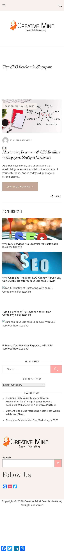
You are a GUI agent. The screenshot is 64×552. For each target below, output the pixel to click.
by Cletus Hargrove (21, 140)
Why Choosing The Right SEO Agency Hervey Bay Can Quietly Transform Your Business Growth (31, 279)
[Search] (58, 463)
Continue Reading (19, 186)
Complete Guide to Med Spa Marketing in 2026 (32, 420)
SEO (4, 147)
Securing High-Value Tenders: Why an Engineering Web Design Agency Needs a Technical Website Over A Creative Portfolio (31, 401)
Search (6, 457)
